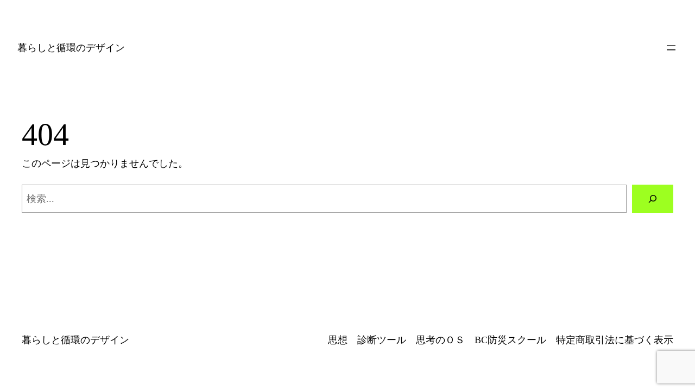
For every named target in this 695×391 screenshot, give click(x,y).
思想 (338, 340)
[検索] (652, 199)
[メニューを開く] (671, 47)
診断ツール (381, 340)
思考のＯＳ (440, 340)
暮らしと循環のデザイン (71, 47)
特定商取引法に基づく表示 (614, 340)
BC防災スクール (510, 340)
